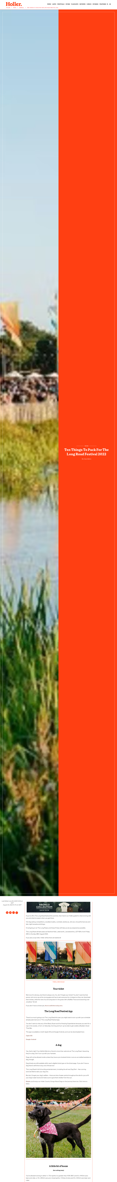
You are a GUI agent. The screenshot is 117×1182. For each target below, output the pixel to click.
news (49, 4)
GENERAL (21, 7)
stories (95, 4)
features (103, 4)
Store (68, 4)
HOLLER (8, 7)
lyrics (89, 4)
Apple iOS (29, 1035)
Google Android (31, 1039)
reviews (82, 4)
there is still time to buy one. (54, 1005)
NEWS (14, 7)
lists (54, 4)
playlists (74, 4)
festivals (60, 4)
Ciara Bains (87, 459)
